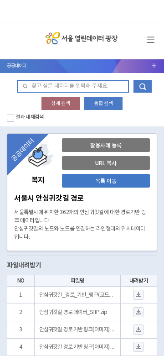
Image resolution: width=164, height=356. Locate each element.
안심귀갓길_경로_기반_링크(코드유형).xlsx (77, 295)
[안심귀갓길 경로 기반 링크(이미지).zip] (138, 330)
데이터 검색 (142, 86)
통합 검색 (103, 103)
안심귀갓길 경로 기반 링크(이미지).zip (77, 330)
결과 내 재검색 (30, 117)
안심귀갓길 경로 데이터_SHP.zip (73, 312)
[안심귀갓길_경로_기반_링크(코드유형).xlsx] (138, 295)
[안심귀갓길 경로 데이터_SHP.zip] (138, 312)
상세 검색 (60, 103)
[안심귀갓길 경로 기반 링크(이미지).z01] (138, 347)
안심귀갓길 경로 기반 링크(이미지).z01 (77, 347)
